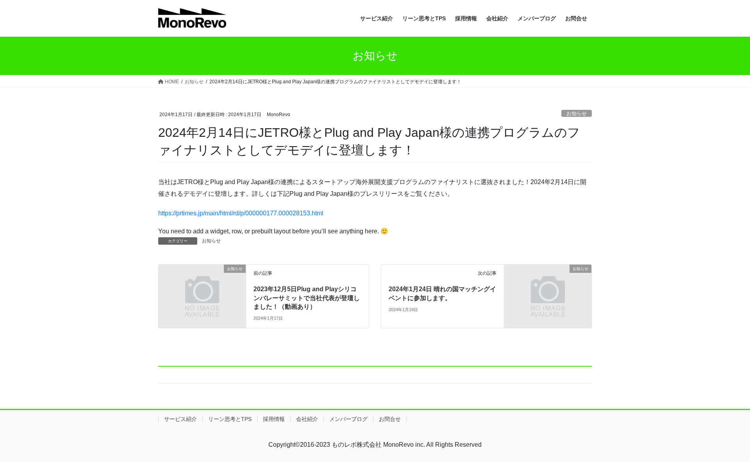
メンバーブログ (348, 419)
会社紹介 (307, 419)
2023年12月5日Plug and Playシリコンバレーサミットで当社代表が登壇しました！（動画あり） (307, 298)
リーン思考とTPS (230, 419)
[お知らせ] (202, 291)
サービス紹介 (180, 419)
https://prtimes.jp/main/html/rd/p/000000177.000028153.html (240, 213)
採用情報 (274, 419)
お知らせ (576, 113)
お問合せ (390, 419)
